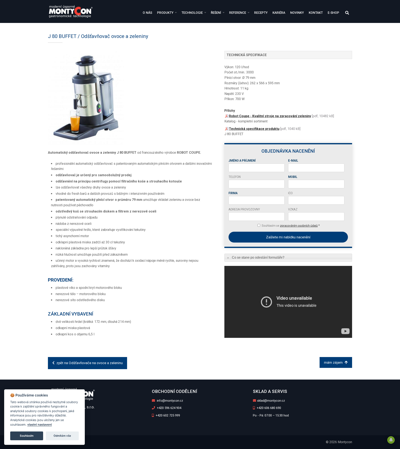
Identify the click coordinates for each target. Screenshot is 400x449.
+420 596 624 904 (168, 408)
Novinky (297, 13)
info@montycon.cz (169, 400)
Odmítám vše (62, 435)
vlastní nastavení (39, 424)
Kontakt (316, 13)
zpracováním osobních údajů (299, 225)
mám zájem (334, 362)
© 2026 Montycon (339, 442)
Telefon (235, 177)
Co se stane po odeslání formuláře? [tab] (258, 257)
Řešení (216, 13)
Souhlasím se (291, 225)
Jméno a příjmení (242, 160)
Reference (237, 13)
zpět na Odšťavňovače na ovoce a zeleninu (89, 363)
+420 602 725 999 (167, 415)
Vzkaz (293, 209)
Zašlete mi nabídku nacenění (288, 237)
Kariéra (278, 13)
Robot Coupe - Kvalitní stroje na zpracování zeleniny (270, 116)
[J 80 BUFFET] (130, 98)
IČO (290, 193)
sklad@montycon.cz (271, 400)
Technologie (192, 13)
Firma (233, 193)
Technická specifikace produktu (254, 129)
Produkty (165, 13)
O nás (147, 13)
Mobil (292, 177)
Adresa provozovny (244, 209)
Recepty (261, 13)
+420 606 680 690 (268, 408)
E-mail (293, 160)
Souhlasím (27, 435)
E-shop (333, 13)
